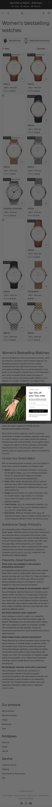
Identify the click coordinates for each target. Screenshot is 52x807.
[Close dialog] (49, 388)
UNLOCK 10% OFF (38, 411)
